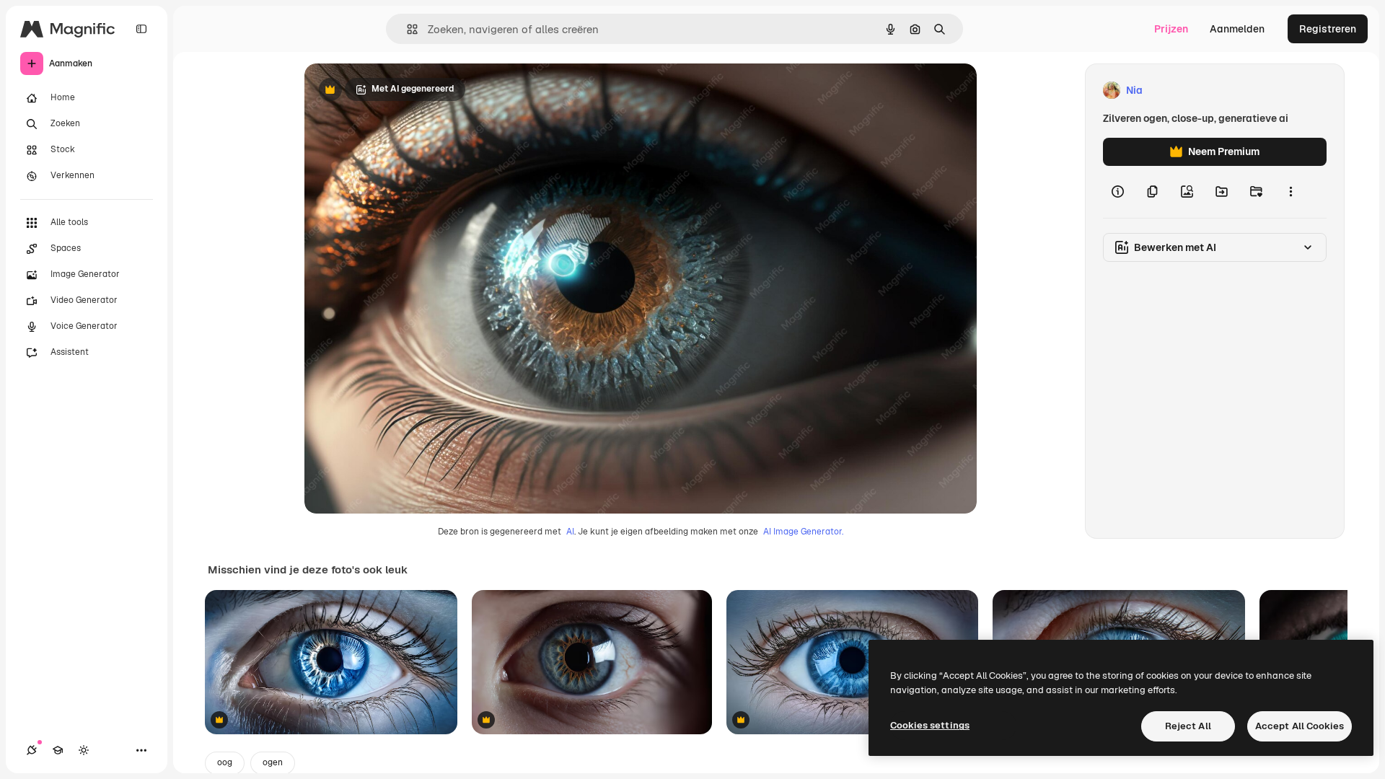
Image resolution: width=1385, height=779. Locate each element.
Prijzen (1171, 28)
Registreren (1327, 28)
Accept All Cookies (1299, 726)
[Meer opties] (1290, 191)
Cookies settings (930, 725)
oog (224, 762)
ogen (273, 762)
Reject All (1188, 726)
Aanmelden (1237, 28)
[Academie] (57, 750)
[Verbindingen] (31, 750)
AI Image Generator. (803, 531)
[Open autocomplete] (406, 29)
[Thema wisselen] (83, 750)
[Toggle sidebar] (141, 28)
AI (570, 531)
